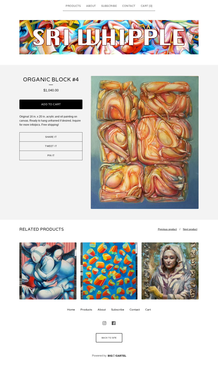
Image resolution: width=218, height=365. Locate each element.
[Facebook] (113, 323)
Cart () (146, 5)
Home (71, 309)
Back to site (109, 338)
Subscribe (109, 5)
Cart (148, 309)
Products (73, 5)
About (91, 5)
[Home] (109, 37)
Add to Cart (51, 104)
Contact (128, 5)
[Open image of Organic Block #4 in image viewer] (145, 142)
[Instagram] (104, 323)
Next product (190, 229)
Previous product (167, 229)
